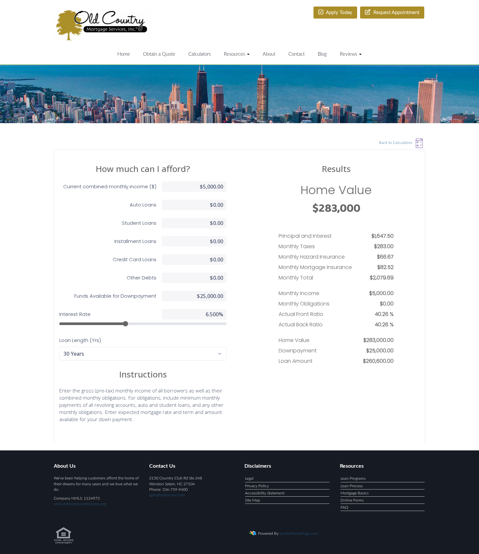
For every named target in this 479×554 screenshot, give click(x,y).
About (269, 54)
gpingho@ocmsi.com (167, 495)
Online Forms (352, 500)
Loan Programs (353, 478)
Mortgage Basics (355, 493)
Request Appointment (395, 12)
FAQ (344, 507)
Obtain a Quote (159, 54)
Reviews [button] (349, 54)
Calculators (199, 54)
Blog (322, 54)
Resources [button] (235, 54)
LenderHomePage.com (299, 533)
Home (123, 54)
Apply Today (338, 12)
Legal (249, 478)
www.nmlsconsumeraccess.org (80, 504)
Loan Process (352, 486)
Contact (296, 54)
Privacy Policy (257, 486)
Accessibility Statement (264, 493)
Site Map (252, 500)
